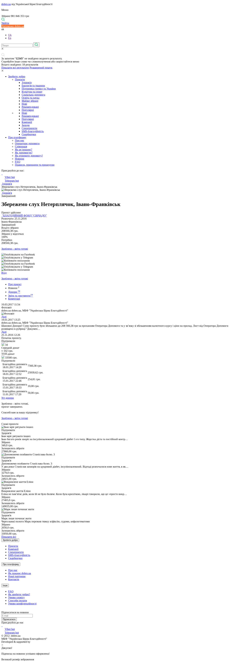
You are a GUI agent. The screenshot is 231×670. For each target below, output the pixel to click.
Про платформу (17, 137)
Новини (19, 158)
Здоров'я (26, 82)
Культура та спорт (32, 91)
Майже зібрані (30, 100)
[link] (115, 254)
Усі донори (7, 397)
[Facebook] (1, 625)
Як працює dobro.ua (19, 573)
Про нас (19, 140)
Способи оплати (17, 600)
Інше (5, 585)
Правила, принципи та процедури (34, 164)
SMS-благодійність (33, 131)
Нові (24, 103)
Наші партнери (17, 576)
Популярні (28, 110)
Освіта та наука (30, 97)
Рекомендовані (30, 106)
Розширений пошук (41, 67)
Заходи (26, 125)
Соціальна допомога (33, 94)
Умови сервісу (16, 597)
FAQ (17, 161)
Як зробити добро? (19, 594)
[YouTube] (2, 625)
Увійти (5, 23)
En (9, 38)
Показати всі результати (15, 67)
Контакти (13, 579)
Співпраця (21, 146)
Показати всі (8, 536)
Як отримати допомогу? (29, 155)
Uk (9, 35)
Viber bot (10, 177)
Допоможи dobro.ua (12, 26)
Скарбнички (29, 134)
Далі (3, 316)
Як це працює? (23, 149)
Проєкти (20, 79)
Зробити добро (16, 76)
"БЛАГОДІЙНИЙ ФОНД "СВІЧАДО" (24, 215)
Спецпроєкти (29, 128)
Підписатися (9, 619)
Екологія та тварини (33, 85)
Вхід (4, 272)
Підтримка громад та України (39, 88)
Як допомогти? (23, 152)
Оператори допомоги (27, 143)
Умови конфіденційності (22, 603)
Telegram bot (12, 180)
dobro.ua (6, 4)
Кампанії (27, 122)
